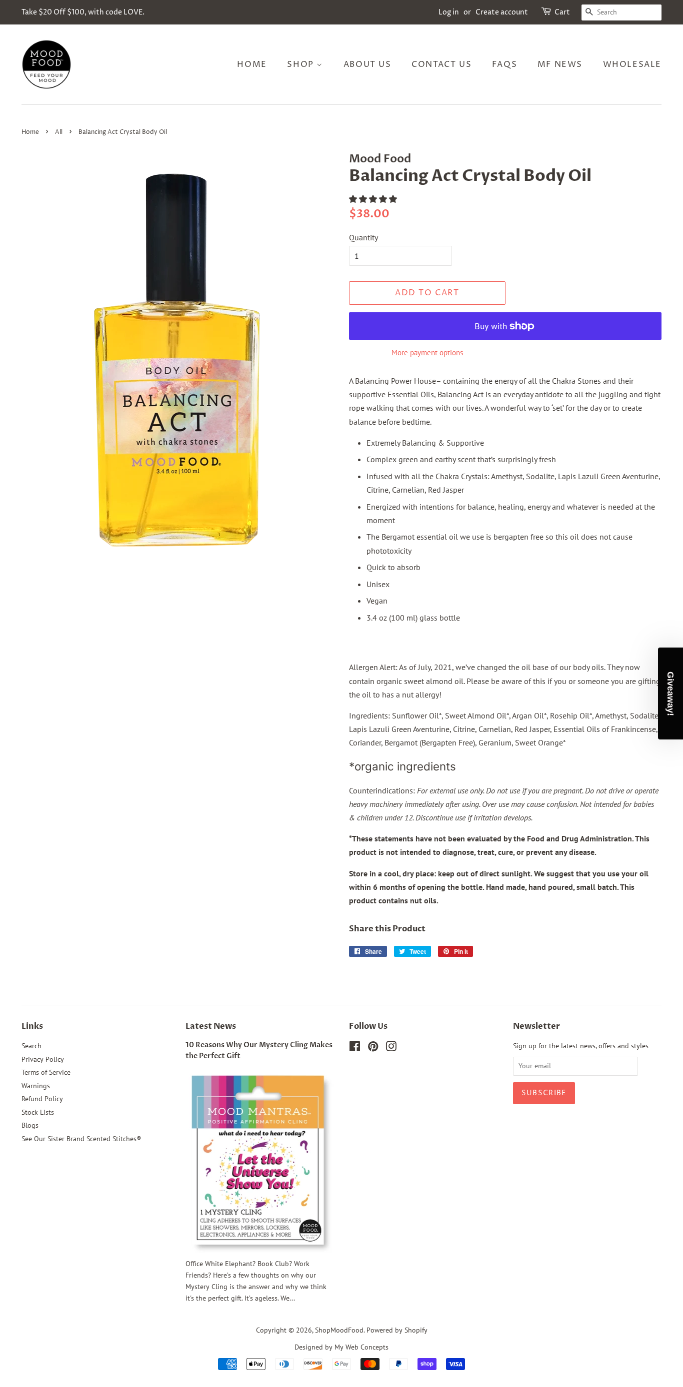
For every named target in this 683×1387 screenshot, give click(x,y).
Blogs (30, 1125)
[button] (374, 199)
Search (32, 1045)
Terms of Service (46, 1072)
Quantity (363, 237)
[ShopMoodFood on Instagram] (391, 1048)
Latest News (211, 1026)
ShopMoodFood (339, 1330)
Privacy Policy (43, 1059)
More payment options (427, 352)
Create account (502, 12)
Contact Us (442, 64)
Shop (301, 64)
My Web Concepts (361, 1347)
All (58, 132)
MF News (560, 64)
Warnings (36, 1085)
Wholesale (632, 64)
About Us (368, 64)
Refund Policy (42, 1098)
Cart (562, 12)
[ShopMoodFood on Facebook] (354, 1048)
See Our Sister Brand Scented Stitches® (82, 1138)
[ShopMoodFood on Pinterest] (373, 1048)
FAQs (504, 64)
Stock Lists (38, 1112)
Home (251, 64)
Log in (448, 12)
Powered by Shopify (397, 1330)
